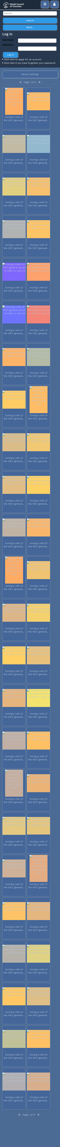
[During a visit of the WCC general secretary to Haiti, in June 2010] (14, 101)
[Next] (39, 82)
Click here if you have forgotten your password (29, 63)
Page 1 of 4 (30, 82)
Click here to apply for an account (22, 59)
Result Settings (30, 74)
